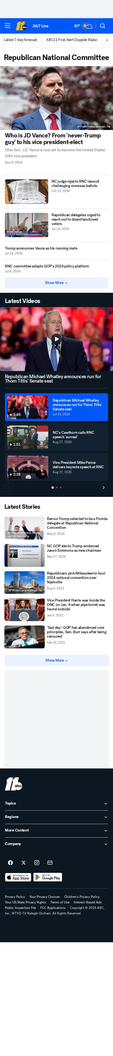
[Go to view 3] (60, 487)
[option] (25, 40)
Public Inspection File (20, 907)
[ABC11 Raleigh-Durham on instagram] (36, 862)
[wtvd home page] (13, 783)
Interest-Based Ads (88, 902)
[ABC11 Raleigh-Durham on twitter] (23, 862)
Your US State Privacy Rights (25, 902)
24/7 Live (40, 26)
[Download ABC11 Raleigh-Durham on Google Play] (47, 877)
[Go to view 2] (57, 487)
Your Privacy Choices (44, 896)
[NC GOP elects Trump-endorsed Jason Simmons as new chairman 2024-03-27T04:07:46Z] (24, 555)
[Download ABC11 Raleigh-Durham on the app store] (18, 877)
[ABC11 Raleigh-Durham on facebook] (10, 862)
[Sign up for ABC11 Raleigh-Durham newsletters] (49, 862)
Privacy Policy (15, 896)
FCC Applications (53, 907)
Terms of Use (59, 902)
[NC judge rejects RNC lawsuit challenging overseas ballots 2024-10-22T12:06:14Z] (26, 191)
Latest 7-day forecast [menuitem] (20, 40)
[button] (7, 25)
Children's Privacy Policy (82, 896)
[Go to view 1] (53, 487)
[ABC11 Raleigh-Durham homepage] (21, 25)
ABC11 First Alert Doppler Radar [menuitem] (71, 40)
